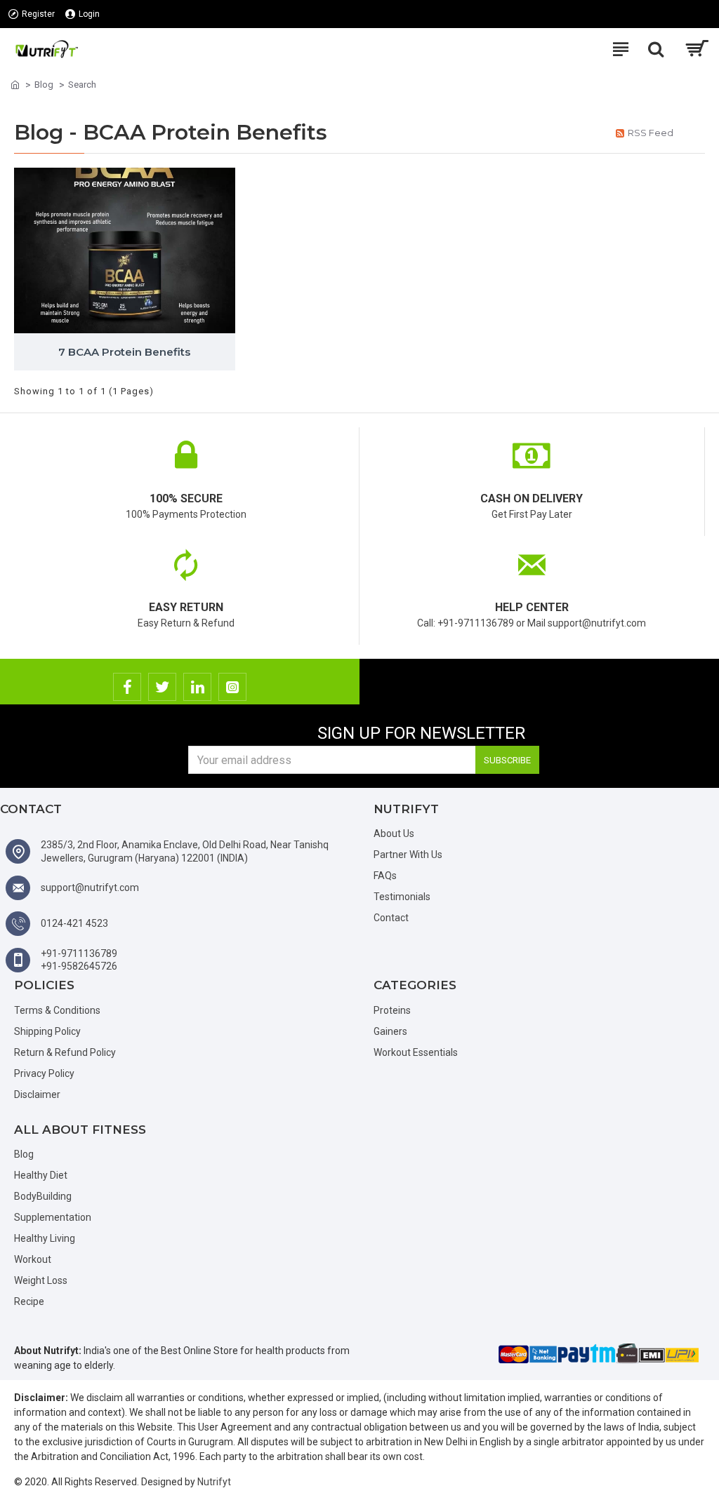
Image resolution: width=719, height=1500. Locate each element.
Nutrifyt (214, 1481)
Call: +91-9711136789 (465, 623)
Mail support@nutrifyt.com (586, 623)
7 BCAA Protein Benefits (124, 352)
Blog (43, 84)
